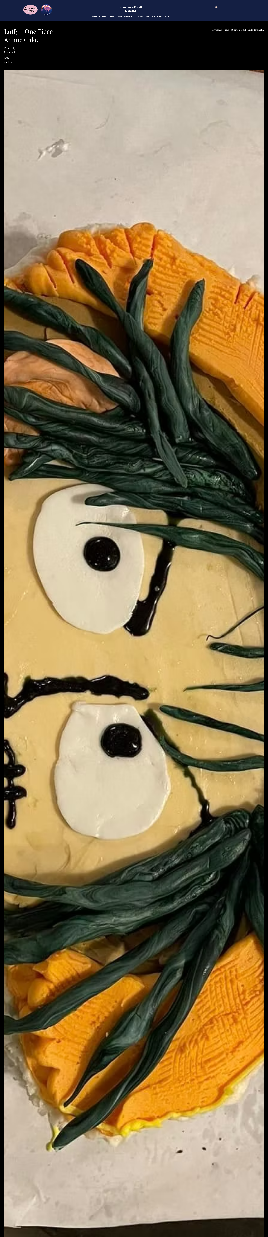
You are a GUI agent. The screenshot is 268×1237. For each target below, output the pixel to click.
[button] (216, 6)
